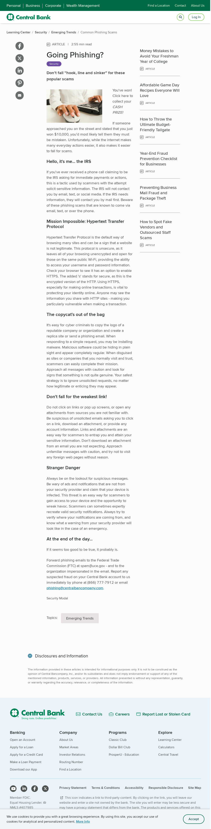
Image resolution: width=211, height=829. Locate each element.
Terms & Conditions (105, 787)
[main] (105, 380)
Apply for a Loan (21, 747)
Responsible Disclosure (166, 787)
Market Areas (68, 747)
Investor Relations (72, 754)
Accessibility (134, 787)
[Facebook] (34, 788)
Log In (196, 17)
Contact (180, 5)
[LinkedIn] (24, 788)
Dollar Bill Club (119, 747)
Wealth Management (83, 5)
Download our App (23, 769)
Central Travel (168, 754)
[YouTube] (13, 788)
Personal (14, 5)
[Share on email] (19, 95)
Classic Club (118, 739)
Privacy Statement (72, 787)
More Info (83, 821)
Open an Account (22, 739)
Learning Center (170, 739)
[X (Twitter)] (45, 788)
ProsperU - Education (124, 754)
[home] (29, 17)
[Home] (39, 714)
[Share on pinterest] (19, 83)
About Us (197, 5)
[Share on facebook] (19, 46)
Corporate (53, 5)
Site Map (194, 787)
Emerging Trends (80, 618)
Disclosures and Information (61, 656)
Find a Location (159, 5)
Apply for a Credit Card (26, 754)
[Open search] (180, 17)
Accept (194, 819)
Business (33, 5)
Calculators (166, 747)
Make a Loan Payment (25, 762)
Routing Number (71, 762)
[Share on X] (19, 58)
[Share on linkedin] (19, 71)
